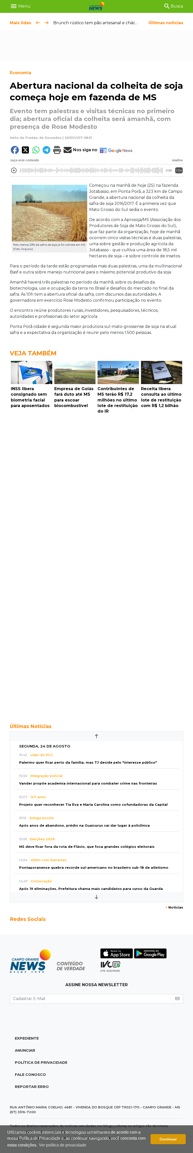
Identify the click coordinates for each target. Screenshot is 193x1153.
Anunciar (25, 1050)
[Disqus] (96, 485)
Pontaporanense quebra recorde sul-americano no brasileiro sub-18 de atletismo (93, 867)
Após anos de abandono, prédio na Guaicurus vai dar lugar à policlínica (84, 825)
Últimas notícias (166, 22)
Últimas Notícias (31, 726)
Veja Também (33, 353)
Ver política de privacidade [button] (62, 1145)
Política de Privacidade (41, 1062)
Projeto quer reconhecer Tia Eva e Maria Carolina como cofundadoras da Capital (93, 804)
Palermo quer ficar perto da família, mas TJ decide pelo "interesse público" (88, 762)
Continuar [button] (168, 1139)
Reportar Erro (32, 1086)
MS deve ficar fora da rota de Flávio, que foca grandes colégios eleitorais (87, 847)
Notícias (174, 907)
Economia (20, 72)
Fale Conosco (30, 1074)
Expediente (27, 1038)
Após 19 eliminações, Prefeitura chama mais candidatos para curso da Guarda (91, 889)
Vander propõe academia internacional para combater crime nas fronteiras (88, 783)
